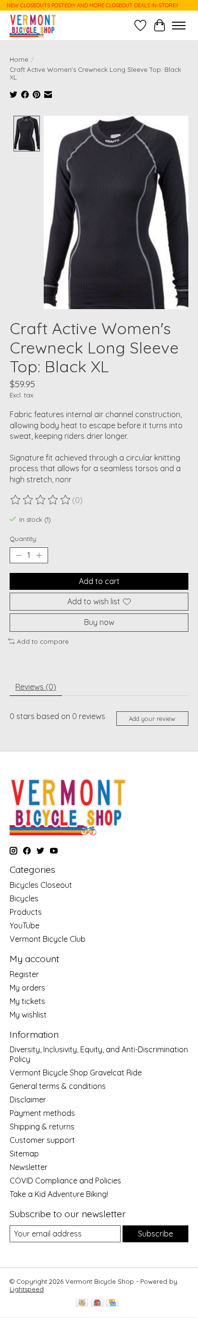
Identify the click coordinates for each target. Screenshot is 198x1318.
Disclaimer (28, 1099)
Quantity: (23, 539)
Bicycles (24, 898)
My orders (27, 987)
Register (24, 974)
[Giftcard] (97, 1303)
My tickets (27, 1001)
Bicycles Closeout (41, 885)
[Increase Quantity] (39, 555)
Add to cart (99, 581)
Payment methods (42, 1113)
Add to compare (43, 641)
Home (19, 59)
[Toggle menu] (178, 25)
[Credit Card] (112, 1303)
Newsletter (29, 1167)
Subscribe (155, 1233)
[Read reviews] (41, 500)
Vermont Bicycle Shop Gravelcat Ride (76, 1072)
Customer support (42, 1140)
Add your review (152, 718)
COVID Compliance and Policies (65, 1180)
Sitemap (24, 1153)
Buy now (99, 622)
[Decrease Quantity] (18, 555)
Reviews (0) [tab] (35, 687)
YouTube (24, 925)
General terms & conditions (58, 1086)
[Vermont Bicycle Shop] (33, 25)
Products (26, 912)
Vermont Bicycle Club (48, 939)
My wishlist (28, 1014)
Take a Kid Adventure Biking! (59, 1194)
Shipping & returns (42, 1126)
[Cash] (82, 1303)
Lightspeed (27, 1289)
